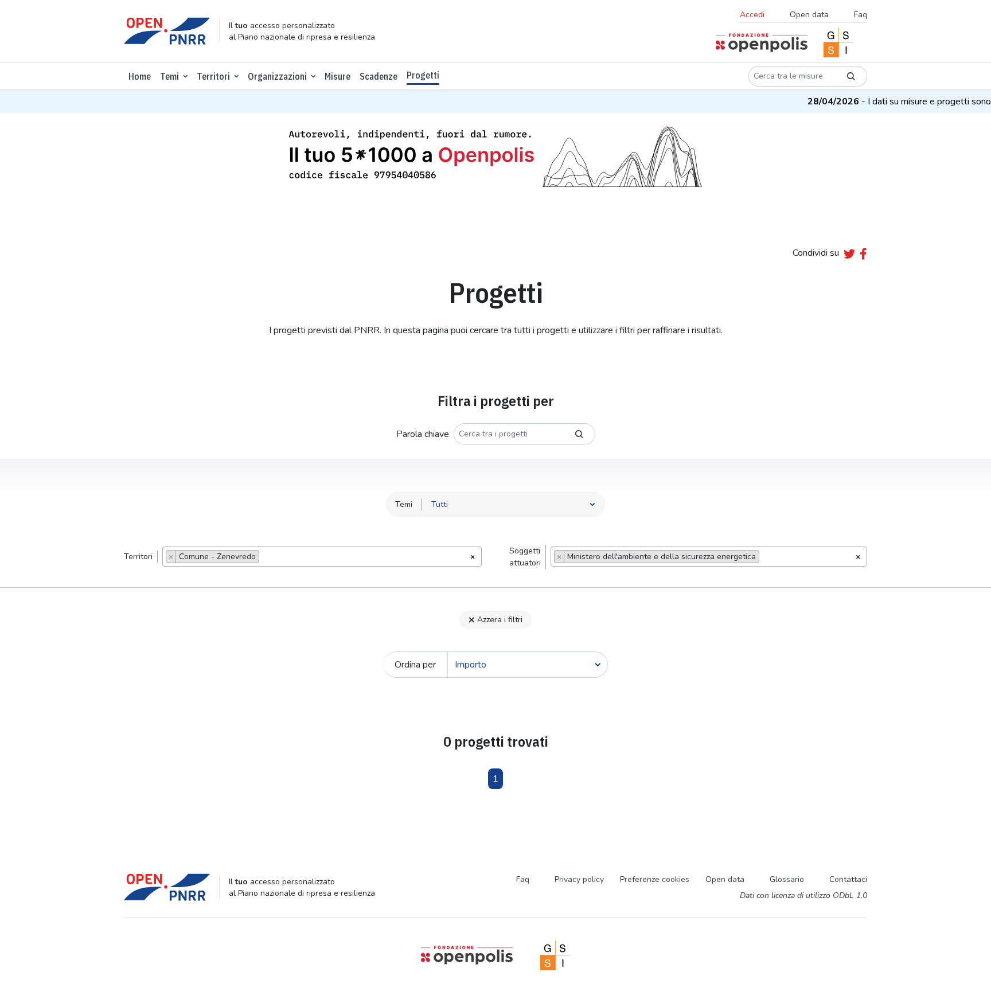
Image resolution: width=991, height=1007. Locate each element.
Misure (337, 76)
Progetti (423, 75)
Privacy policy (579, 879)
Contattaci (848, 879)
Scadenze (378, 76)
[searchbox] (265, 558)
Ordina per (415, 664)
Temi (169, 76)
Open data (809, 14)
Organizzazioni (277, 76)
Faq (860, 14)
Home (139, 76)
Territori (213, 76)
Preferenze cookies (654, 879)
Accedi (752, 14)
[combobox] (322, 557)
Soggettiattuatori (525, 556)
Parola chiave (422, 434)
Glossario (787, 879)
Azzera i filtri (499, 619)
